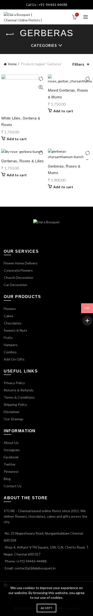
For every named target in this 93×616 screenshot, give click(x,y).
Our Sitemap (13, 419)
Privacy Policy (14, 383)
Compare (41, 78)
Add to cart (17, 139)
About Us (11, 442)
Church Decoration (18, 277)
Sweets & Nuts (15, 330)
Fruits (8, 337)
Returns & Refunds (18, 390)
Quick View (41, 87)
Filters (78, 64)
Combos (10, 352)
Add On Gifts (14, 359)
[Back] (10, 34)
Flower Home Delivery (20, 263)
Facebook (11, 457)
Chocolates (13, 323)
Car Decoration (15, 285)
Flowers (10, 309)
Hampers (11, 345)
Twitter (10, 464)
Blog (7, 479)
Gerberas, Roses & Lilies (22, 161)
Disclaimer (12, 412)
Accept (46, 608)
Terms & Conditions (19, 397)
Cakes (8, 316)
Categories (44, 45)
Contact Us (13, 486)
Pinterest (11, 471)
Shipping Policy (15, 404)
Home (12, 64)
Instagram (12, 450)
